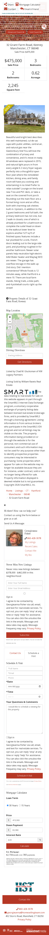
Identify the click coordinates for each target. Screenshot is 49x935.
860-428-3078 (34, 538)
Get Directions (25, 361)
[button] (42, 26)
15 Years (25, 805)
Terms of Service (13, 784)
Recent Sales (31, 546)
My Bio (28, 554)
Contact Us (15, 653)
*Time (9, 691)
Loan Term (12, 798)
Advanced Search (15, 32)
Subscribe (24, 635)
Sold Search (35, 32)
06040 (27, 494)
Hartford (35, 490)
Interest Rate (13, 835)
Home (9, 490)
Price (9, 815)
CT (27, 490)
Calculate (24, 846)
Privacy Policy (34, 628)
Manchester (15, 494)
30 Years (13, 805)
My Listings (30, 542)
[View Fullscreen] (10, 327)
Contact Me (30, 550)
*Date (9, 681)
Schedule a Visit (33, 655)
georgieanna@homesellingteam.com (26, 912)
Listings (19, 490)
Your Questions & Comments (22, 701)
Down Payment (14, 825)
